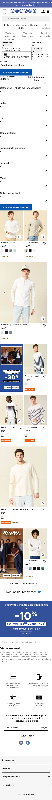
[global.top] (49, 675)
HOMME (15, 387)
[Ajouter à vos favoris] (21, 243)
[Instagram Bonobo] (21, 743)
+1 (25, 572)
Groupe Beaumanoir (11, 776)
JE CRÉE (26, 633)
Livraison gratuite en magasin (13, 704)
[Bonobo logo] (23, 11)
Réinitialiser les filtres (12, 65)
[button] (2, 225)
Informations (8, 785)
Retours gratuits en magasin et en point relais (13, 685)
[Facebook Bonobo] (28, 743)
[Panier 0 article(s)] (48, 12)
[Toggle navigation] (4, 11)
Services (6, 768)
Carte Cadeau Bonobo (39, 704)
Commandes (8, 760)
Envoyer (43, 728)
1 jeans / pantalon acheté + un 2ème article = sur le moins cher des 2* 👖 (26, 3)
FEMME (7, 387)
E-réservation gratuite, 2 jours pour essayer (39, 684)
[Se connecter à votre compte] (43, 11)
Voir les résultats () (15, 72)
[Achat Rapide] (19, 236)
